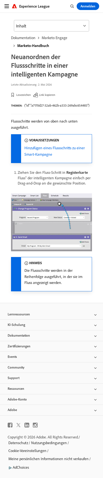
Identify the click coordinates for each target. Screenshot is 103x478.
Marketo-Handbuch (33, 45)
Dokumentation (23, 37)
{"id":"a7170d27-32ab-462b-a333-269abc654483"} (57, 105)
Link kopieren (47, 95)
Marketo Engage (54, 37)
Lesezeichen (23, 95)
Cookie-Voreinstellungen (27, 450)
